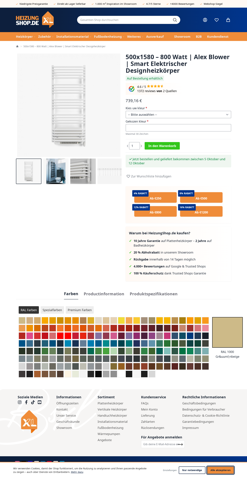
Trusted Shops (195, 266)
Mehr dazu (77, 472)
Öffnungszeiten (67, 403)
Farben (71, 294)
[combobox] (128, 20)
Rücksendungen (152, 428)
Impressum (190, 428)
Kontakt (62, 409)
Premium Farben (80, 310)
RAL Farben (29, 310)
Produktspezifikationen (154, 294)
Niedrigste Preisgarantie (34, 3)
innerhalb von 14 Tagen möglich (165, 259)
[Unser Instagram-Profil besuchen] (20, 402)
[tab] (71, 293)
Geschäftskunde (68, 422)
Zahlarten (148, 422)
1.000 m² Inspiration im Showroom (116, 3)
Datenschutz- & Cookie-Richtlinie (206, 415)
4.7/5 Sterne (153, 3)
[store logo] (43, 19)
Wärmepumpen (109, 434)
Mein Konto (149, 409)
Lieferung (148, 415)
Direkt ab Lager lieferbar (71, 3)
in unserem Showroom (163, 252)
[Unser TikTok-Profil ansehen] (33, 402)
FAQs (145, 403)
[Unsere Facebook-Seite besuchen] (26, 402)
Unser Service (66, 415)
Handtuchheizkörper (112, 415)
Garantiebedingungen (198, 422)
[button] (28, 171)
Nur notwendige (192, 470)
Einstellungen (170, 470)
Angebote (105, 440)
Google (176, 266)
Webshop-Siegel (213, 3)
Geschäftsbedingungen (199, 403)
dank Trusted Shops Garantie (170, 273)
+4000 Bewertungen (182, 3)
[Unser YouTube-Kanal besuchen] (40, 402)
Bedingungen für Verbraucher (203, 409)
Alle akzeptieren (221, 470)
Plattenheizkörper (110, 403)
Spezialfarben (52, 310)
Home (17, 46)
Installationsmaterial (113, 422)
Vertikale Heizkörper (112, 409)
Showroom (64, 428)
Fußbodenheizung (110, 428)
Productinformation (104, 294)
